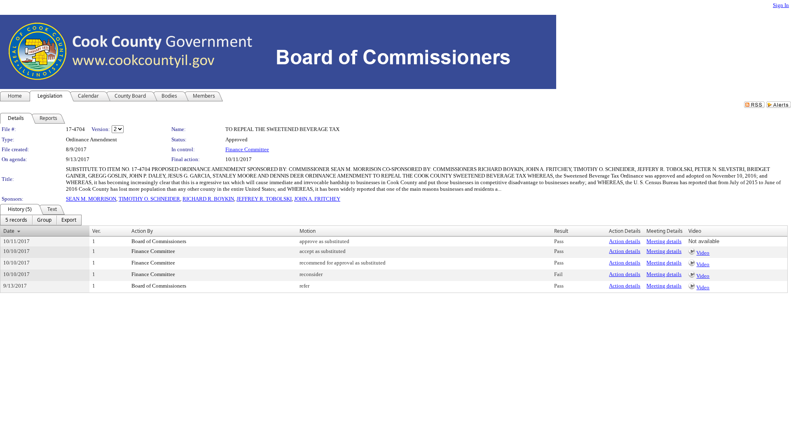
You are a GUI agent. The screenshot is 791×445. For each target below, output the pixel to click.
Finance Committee (247, 149)
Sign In (781, 5)
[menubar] (41, 220)
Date (8, 230)
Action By (142, 230)
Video (702, 253)
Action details (624, 241)
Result (561, 230)
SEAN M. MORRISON (91, 199)
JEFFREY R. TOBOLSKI (264, 199)
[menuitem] (16, 220)
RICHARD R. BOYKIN (208, 199)
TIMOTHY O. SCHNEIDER (149, 199)
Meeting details (663, 241)
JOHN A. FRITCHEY (317, 199)
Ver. (96, 230)
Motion (308, 230)
